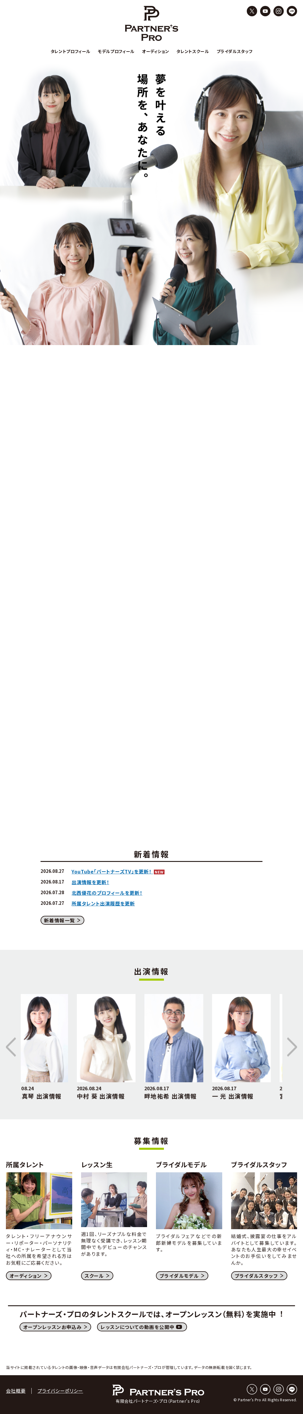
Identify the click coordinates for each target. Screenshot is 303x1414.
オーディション (25, 1275)
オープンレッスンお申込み (52, 1326)
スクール (94, 1275)
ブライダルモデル (179, 1275)
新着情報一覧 (59, 920)
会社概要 (16, 1390)
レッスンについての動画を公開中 (138, 1326)
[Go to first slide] (291, 1047)
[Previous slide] (12, 1047)
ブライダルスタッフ (256, 1275)
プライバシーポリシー (60, 1390)
